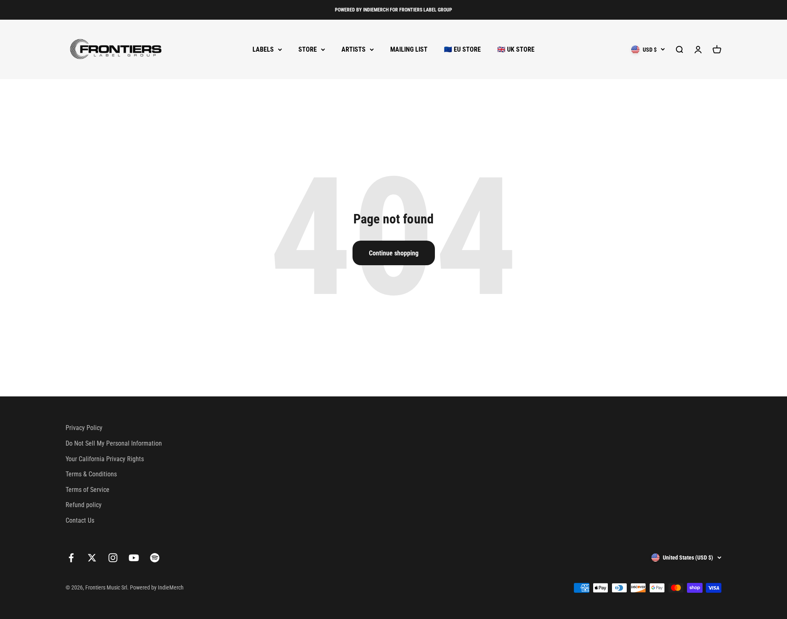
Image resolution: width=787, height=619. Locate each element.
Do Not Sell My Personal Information (114, 443)
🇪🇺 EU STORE (462, 49)
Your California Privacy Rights (105, 459)
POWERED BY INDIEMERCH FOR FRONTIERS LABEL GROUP (393, 10)
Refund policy (84, 505)
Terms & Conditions (91, 474)
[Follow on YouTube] (133, 557)
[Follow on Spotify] (154, 557)
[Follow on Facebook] (71, 557)
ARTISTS (353, 49)
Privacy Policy (84, 428)
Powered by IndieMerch (157, 587)
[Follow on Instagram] (112, 557)
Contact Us (80, 520)
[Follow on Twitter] (92, 557)
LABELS (263, 49)
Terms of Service (87, 490)
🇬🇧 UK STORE (516, 49)
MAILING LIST (409, 49)
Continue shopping (394, 253)
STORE (307, 49)
